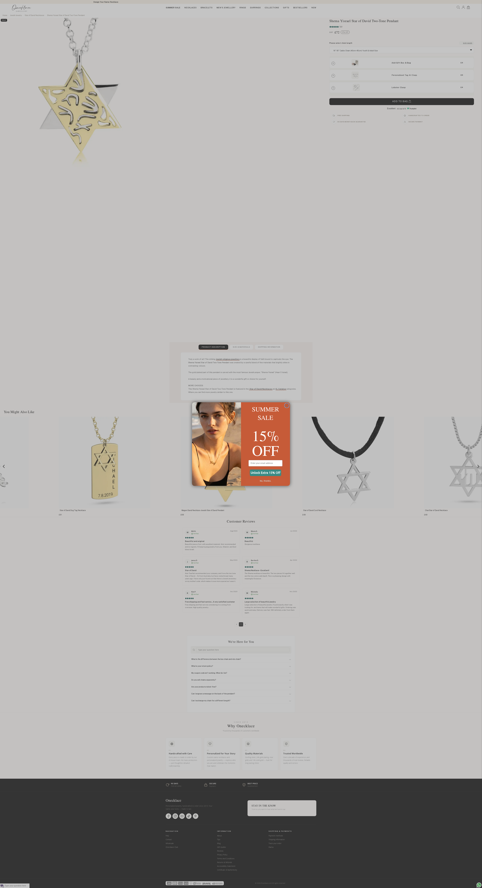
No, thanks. (265, 480)
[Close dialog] (287, 405)
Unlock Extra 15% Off (265, 472)
